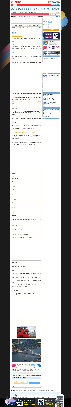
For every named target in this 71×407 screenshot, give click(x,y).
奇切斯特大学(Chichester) (47, 99)
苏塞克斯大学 (16, 142)
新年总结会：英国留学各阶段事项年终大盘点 (49, 61)
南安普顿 (54, 54)
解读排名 (27, 9)
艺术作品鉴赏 (34, 12)
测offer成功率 (20, 9)
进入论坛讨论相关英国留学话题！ (30, 388)
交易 (52, 9)
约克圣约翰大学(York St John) (48, 95)
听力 (30, 9)
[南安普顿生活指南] (54, 52)
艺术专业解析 (21, 12)
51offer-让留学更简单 (52, 41)
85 (54, 98)
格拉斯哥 (58, 54)
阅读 (32, 9)
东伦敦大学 (30, 144)
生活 (51, 9)
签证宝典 (57, 46)
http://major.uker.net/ (37, 367)
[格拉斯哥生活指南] (58, 52)
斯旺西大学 (21, 142)
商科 (43, 109)
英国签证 (39, 390)
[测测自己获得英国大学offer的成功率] (26, 381)
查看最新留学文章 (57, 16)
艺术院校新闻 (30, 12)
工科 (24, 8)
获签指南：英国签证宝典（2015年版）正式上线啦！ (50, 58)
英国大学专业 (25, 390)
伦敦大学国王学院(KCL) (47, 106)
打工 (42, 9)
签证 (51, 8)
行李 (41, 8)
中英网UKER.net (16, 16)
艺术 (48, 109)
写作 (32, 8)
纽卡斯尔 (46, 54)
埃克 (55, 9)
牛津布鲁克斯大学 (36, 144)
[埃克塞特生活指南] (50, 52)
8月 (47, 9)
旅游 (42, 8)
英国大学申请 (24, 16)
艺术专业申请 (26, 12)
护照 (35, 8)
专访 (12, 9)
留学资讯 (20, 16)
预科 (18, 8)
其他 (28, 8)
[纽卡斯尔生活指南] (46, 52)
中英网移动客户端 (50, 1)
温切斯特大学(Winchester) (47, 98)
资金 (37, 8)
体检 (39, 9)
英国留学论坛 (53, 390)
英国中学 (28, 390)
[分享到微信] (15, 375)
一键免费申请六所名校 (55, 4)
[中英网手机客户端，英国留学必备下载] (33, 375)
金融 (23, 8)
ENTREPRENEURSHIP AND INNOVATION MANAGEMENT (52, 112)
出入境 (39, 8)
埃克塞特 (50, 54)
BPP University (28, 132)
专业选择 (28, 16)
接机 (40, 9)
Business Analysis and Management (48, 116)
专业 (26, 8)
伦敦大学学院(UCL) (47, 103)
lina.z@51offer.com (24, 370)
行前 (52, 8)
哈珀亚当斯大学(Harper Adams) (48, 102)
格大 (46, 8)
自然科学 (58, 109)
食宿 (44, 8)
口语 (30, 8)
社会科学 (53, 109)
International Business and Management (49, 113)
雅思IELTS (31, 390)
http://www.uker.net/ (22, 367)
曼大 (49, 8)
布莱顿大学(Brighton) (47, 94)
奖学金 (14, 8)
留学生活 (49, 390)
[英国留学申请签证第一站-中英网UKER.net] (16, 2)
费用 (13, 9)
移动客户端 (58, 9)
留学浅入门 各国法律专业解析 (30, 38)
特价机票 (42, 390)
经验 (34, 9)
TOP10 (20, 8)
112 (53, 94)
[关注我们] (54, 2)
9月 (48, 9)
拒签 (35, 9)
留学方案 (16, 8)
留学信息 (15, 394)
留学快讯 (15, 390)
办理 (34, 8)
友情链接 (12, 394)
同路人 (47, 390)
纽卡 (53, 8)
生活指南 (57, 8)
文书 (12, 8)
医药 (24, 9)
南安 (47, 8)
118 (55, 95)
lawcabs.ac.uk (35, 219)
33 (55, 102)
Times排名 (18, 390)
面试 (14, 9)
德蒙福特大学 (25, 144)
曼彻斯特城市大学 (33, 142)
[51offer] (46, 44)
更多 (59, 56)
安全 (44, 9)
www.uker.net (15, 27)
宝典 (16, 9)
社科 (23, 9)
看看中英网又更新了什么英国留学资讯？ (18, 388)
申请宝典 (49, 46)
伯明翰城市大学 (26, 142)
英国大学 (32, 126)
